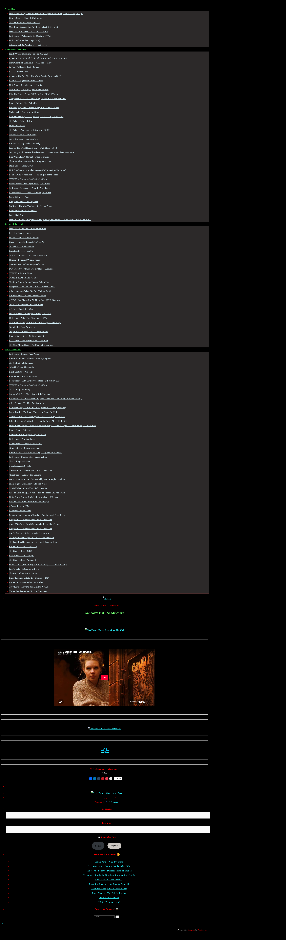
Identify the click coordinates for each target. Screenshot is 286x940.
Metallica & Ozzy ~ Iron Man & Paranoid (109, 884)
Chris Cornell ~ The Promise (108, 879)
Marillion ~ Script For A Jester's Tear (109, 888)
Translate (115, 802)
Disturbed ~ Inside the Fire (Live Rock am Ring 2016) (109, 875)
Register (114, 845)
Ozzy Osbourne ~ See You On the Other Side (109, 866)
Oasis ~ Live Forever (109, 897)
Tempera (191, 930)
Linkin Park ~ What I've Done (109, 862)
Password (106, 823)
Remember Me (108, 837)
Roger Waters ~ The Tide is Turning (109, 893)
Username (107, 809)
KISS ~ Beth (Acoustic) (109, 902)
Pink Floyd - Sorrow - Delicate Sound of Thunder (109, 870)
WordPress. (202, 930)
